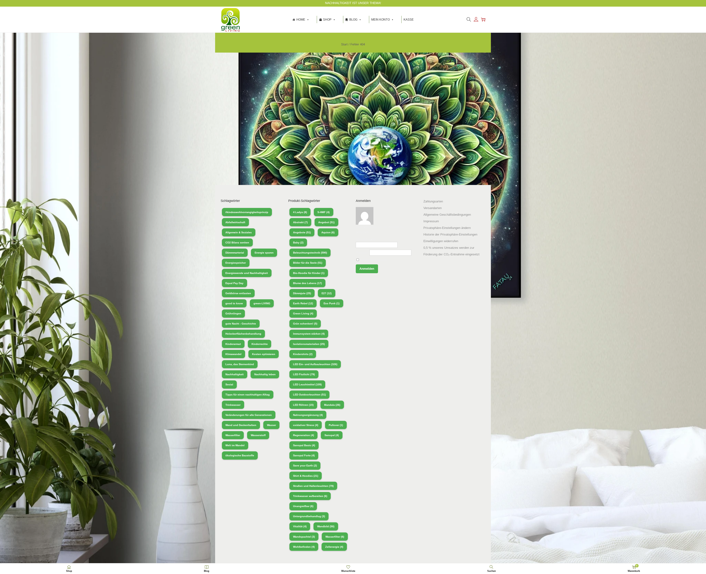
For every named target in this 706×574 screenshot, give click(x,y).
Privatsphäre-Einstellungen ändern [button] (447, 228)
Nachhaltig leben (265, 374)
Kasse (409, 19)
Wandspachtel (304, 536)
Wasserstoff (258, 435)
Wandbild (325, 526)
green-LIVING (262, 303)
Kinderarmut (233, 344)
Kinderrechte (260, 344)
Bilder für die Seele (307, 262)
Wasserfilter (232, 435)
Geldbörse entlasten (238, 293)
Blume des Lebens (307, 283)
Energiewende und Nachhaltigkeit (246, 273)
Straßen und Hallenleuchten (313, 485)
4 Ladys (300, 212)
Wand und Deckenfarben (240, 425)
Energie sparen (264, 252)
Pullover (336, 425)
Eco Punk (332, 303)
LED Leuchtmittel (307, 384)
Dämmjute (302, 293)
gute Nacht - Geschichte (240, 323)
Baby (298, 242)
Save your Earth (305, 465)
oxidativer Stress (305, 425)
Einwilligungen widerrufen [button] (440, 241)
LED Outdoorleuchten (309, 394)
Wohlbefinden (304, 546)
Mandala (332, 404)
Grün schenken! (305, 323)
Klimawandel (233, 354)
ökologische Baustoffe (239, 455)
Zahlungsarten (433, 201)
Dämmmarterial (234, 252)
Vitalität (300, 526)
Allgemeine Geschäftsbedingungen (447, 214)
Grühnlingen (233, 313)
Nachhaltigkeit (234, 374)
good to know (234, 303)
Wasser (271, 425)
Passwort (362, 252)
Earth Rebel (303, 303)
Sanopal (332, 435)
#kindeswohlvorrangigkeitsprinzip (246, 212)
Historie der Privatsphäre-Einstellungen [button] (450, 234)
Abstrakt (300, 222)
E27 (327, 293)
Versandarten (432, 208)
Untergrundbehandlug (309, 516)
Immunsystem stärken (309, 333)
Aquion (328, 232)
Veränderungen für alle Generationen (248, 414)
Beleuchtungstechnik (310, 252)
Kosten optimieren (263, 354)
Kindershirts (303, 354)
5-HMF (324, 212)
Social (229, 384)
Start (344, 44)
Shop (327, 19)
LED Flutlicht (304, 374)
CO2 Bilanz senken (237, 242)
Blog (353, 19)
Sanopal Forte (304, 455)
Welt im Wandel (235, 445)
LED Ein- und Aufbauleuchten (315, 364)
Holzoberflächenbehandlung (243, 333)
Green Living (303, 313)
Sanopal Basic (304, 445)
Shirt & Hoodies (305, 475)
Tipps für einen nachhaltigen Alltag (247, 394)
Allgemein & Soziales (238, 232)
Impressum (431, 221)
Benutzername (366, 239)
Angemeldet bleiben (373, 260)
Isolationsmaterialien (309, 344)
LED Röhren (303, 404)
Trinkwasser (232, 404)
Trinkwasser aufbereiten (310, 496)
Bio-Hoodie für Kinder (309, 273)
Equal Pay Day (234, 283)
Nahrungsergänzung (308, 414)
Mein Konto (380, 19)
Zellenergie (334, 546)
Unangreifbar (303, 506)
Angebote (302, 232)
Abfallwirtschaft (235, 222)
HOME (300, 19)
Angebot (326, 222)
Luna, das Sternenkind (239, 364)
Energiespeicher (235, 262)
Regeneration (303, 435)
